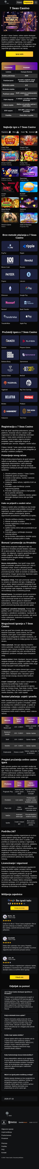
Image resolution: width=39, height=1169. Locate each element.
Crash (23, 132)
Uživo (14, 132)
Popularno (5, 132)
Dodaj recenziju (19, 908)
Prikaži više (19, 977)
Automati (32, 132)
